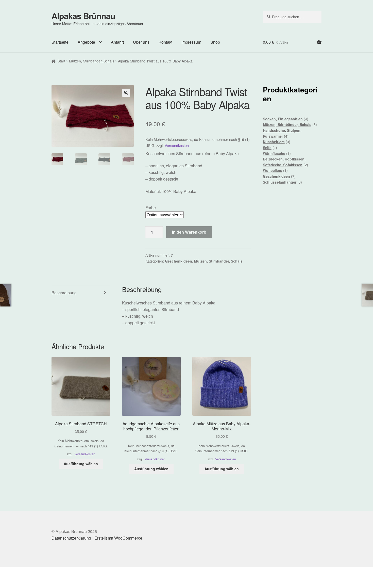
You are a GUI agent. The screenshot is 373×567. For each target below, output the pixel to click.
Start (61, 60)
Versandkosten (177, 145)
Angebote (86, 42)
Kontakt (165, 42)
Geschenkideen (178, 261)
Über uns (141, 42)
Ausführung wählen (81, 463)
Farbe (150, 207)
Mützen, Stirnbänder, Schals (91, 60)
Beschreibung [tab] (64, 293)
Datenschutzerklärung (71, 538)
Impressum (191, 42)
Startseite (60, 42)
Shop (215, 42)
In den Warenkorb (189, 232)
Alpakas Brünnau (83, 16)
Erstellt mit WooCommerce (118, 538)
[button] (126, 93)
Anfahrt (117, 42)
